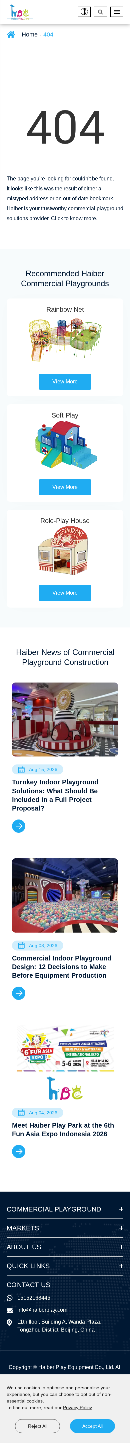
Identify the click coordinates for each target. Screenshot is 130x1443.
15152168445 (33, 1298)
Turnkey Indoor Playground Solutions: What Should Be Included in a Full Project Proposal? (55, 795)
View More (65, 381)
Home (30, 34)
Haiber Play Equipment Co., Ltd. (76, 1367)
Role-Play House (65, 520)
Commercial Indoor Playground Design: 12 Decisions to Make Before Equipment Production (61, 966)
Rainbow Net (65, 309)
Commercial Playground (54, 1209)
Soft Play (65, 415)
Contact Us (28, 1284)
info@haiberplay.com (42, 1310)
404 (48, 34)
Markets (23, 1228)
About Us (24, 1247)
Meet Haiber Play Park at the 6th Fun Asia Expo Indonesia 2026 (63, 1130)
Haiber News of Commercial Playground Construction (65, 657)
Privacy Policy (77, 1407)
